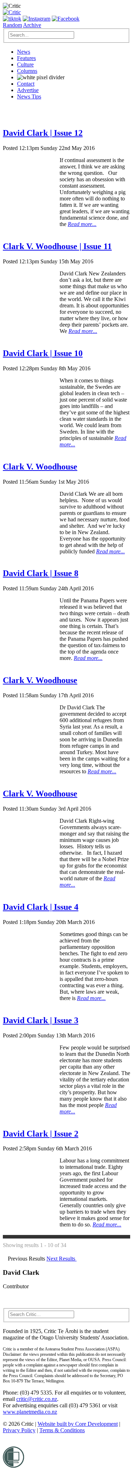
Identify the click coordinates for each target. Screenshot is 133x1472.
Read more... (82, 224)
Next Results (61, 1259)
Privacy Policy (19, 1430)
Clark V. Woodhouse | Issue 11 (57, 246)
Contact (25, 84)
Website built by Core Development (78, 1424)
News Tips (29, 96)
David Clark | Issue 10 (43, 353)
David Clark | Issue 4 (40, 907)
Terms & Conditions (62, 1430)
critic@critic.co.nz (36, 1399)
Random (12, 25)
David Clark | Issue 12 (43, 133)
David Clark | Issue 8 (40, 573)
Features (26, 58)
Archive (32, 25)
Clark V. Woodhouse (40, 466)
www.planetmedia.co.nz (30, 1412)
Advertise (28, 90)
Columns (27, 71)
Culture (25, 64)
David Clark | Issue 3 (40, 1020)
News (23, 52)
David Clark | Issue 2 (40, 1133)
